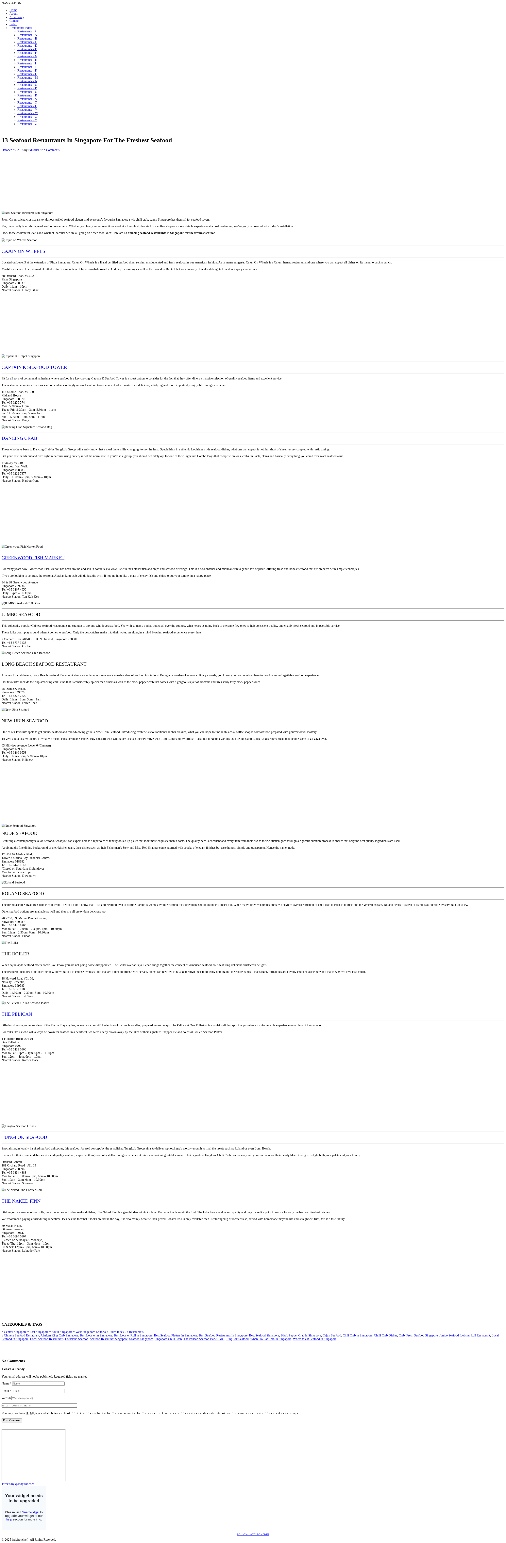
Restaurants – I (26, 63)
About (13, 13)
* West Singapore (84, 1331)
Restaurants (136, 1331)
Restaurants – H (27, 59)
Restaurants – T (27, 102)
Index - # (122, 1331)
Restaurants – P (27, 88)
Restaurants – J (26, 67)
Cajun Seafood (332, 1335)
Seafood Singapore (141, 1339)
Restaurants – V (27, 109)
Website (6, 1398)
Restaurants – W (27, 113)
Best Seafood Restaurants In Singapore (223, 1335)
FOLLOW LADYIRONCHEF (253, 1534)
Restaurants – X (27, 116)
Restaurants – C (27, 42)
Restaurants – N (27, 81)
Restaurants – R (27, 95)
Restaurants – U (27, 106)
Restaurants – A (27, 35)
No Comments (50, 150)
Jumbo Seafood (449, 1335)
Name (6, 1383)
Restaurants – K (27, 70)
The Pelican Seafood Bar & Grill (203, 1339)
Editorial (33, 150)
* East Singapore (37, 1331)
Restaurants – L (27, 74)
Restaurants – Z (27, 124)
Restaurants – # (27, 31)
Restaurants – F (27, 52)
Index (13, 24)
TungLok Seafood (237, 1339)
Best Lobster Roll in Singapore (133, 1335)
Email (6, 1390)
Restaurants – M (27, 77)
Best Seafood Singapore (264, 1335)
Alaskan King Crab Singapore (59, 1335)
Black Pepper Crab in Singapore (301, 1335)
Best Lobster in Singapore (96, 1335)
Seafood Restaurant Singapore (109, 1339)
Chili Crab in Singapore (357, 1335)
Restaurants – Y (27, 120)
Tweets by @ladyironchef (18, 1483)
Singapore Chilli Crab (168, 1339)
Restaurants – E (27, 49)
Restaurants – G (27, 56)
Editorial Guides (106, 1331)
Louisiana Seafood (76, 1339)
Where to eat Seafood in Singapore (314, 1339)
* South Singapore (60, 1331)
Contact (14, 20)
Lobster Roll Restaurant (475, 1335)
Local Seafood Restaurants (46, 1339)
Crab (402, 1335)
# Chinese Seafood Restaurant (20, 1335)
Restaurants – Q (27, 91)
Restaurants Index (20, 27)
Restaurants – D (27, 45)
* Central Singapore (14, 1331)
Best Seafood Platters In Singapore (175, 1335)
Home (13, 10)
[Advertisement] (35, 179)
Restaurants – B (27, 38)
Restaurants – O (27, 84)
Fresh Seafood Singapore (422, 1335)
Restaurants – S (27, 99)
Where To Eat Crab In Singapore (270, 1339)
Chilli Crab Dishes (385, 1335)
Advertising (16, 17)
